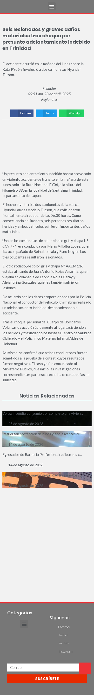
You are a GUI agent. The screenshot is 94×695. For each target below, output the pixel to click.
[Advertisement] (47, 542)
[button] (52, 6)
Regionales (49, 99)
